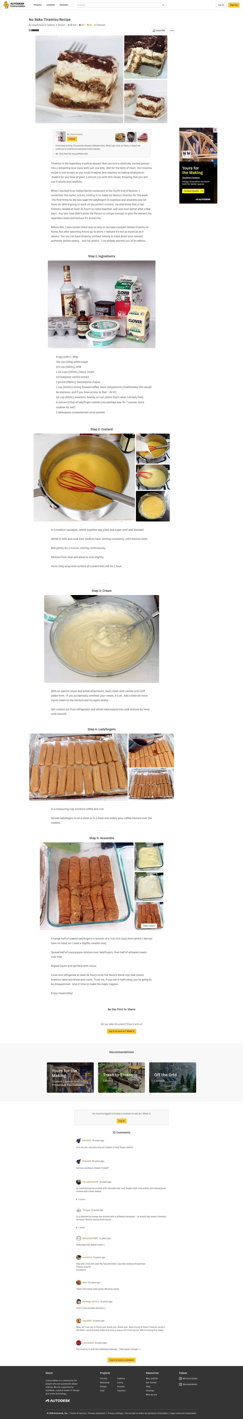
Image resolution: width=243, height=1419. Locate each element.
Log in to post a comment (121, 1360)
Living (120, 1382)
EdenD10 (87, 1140)
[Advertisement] (198, 166)
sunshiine (87, 1257)
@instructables (190, 1378)
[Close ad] (215, 130)
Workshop (104, 1382)
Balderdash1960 (90, 1238)
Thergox (86, 1210)
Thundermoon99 (90, 1182)
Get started (151, 1382)
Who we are (151, 1394)
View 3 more (149, 925)
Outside (121, 1386)
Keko (85, 1282)
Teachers (64, 4)
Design (103, 1386)
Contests (50, 4)
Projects (38, 4)
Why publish (152, 1378)
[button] (172, 30)
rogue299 (87, 1321)
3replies (81, 1199)
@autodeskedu (190, 1384)
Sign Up (234, 5)
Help (148, 1386)
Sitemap (150, 1390)
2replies (81, 1227)
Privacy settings (115, 1413)
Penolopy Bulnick (91, 1301)
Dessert (61, 25)
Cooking (51, 25)
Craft (102, 1390)
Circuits (103, 1378)
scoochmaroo (38, 25)
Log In (221, 5)
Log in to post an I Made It (121, 1031)
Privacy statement (97, 1413)
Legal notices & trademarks (183, 1413)
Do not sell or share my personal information (146, 1413)
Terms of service (78, 1413)
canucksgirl (88, 1343)
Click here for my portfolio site (73, 153)
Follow (72, 138)
